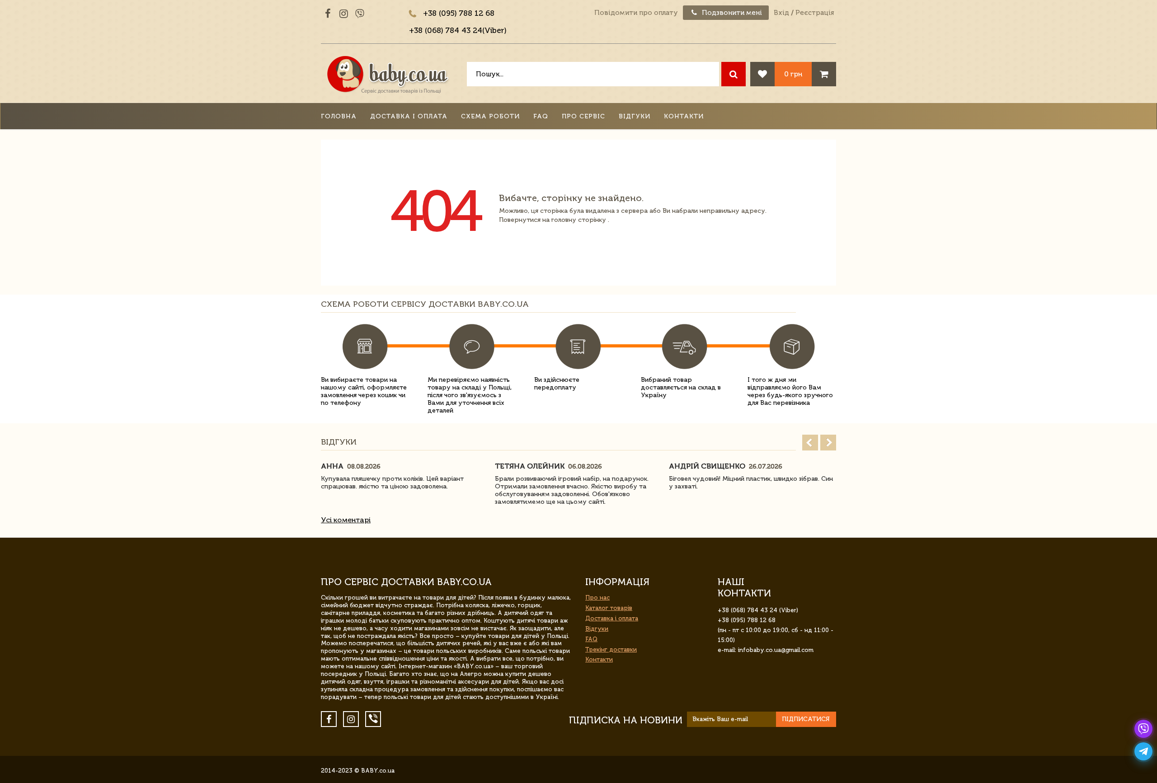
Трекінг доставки (611, 649)
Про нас (597, 597)
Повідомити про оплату (636, 13)
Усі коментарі (346, 520)
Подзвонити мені (731, 13)
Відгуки (634, 116)
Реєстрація (814, 13)
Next (828, 442)
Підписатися (806, 719)
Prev (810, 442)
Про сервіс (583, 116)
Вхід (781, 13)
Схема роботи (490, 116)
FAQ (540, 116)
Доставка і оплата (408, 116)
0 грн (793, 74)
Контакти (684, 116)
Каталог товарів (608, 608)
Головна (339, 116)
